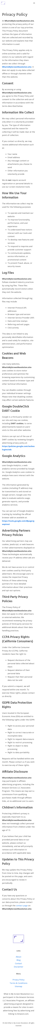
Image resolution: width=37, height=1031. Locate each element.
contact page (22, 905)
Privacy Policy (18, 979)
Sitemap (18, 986)
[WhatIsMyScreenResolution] (3, 3)
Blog (19, 960)
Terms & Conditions (18, 983)
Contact (18, 963)
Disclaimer (18, 966)
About (18, 957)
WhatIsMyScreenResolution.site (16, 67)
